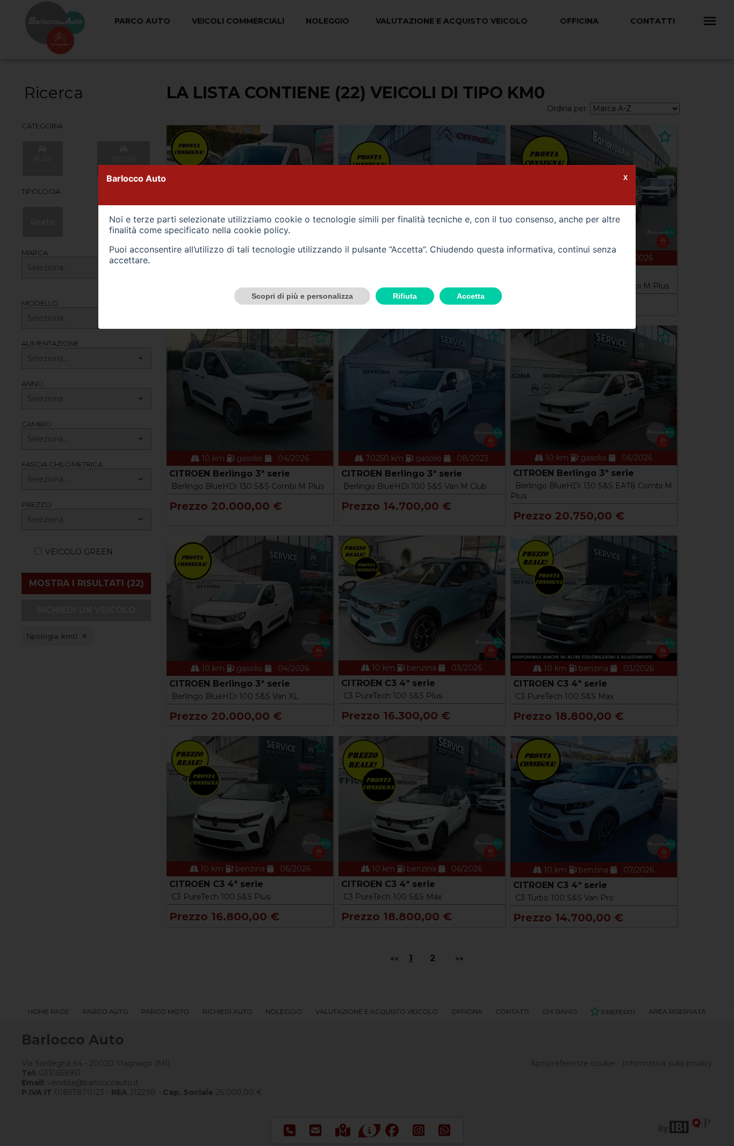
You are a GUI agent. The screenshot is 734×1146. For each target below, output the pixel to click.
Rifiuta (405, 296)
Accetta (471, 296)
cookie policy (261, 230)
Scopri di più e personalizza (302, 296)
